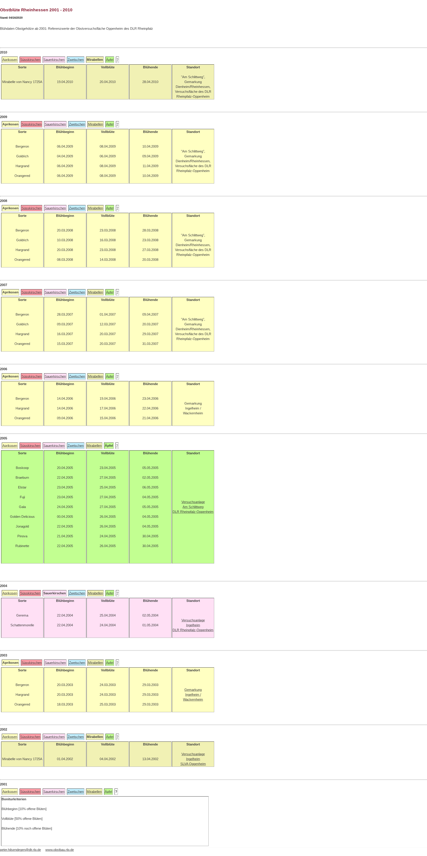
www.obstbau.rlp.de (59, 850)
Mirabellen (95, 124)
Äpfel (109, 59)
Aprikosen (9, 59)
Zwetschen (76, 59)
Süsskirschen (30, 59)
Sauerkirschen (53, 59)
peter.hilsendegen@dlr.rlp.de (20, 850)
